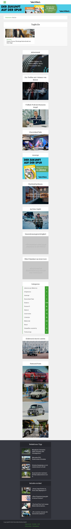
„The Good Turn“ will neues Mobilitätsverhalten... (40, 505)
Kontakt (34, 524)
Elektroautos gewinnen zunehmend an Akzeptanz (35, 393)
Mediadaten (35, 526)
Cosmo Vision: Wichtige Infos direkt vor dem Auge (19, 42)
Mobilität (9, 39)
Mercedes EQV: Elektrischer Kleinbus (39, 458)
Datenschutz (28, 526)
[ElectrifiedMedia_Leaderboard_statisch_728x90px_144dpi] (35, 8)
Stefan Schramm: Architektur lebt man (35, 195)
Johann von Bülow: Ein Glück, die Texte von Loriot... (35, 91)
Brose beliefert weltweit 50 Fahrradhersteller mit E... (40, 474)
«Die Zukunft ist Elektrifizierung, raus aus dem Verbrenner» (35, 270)
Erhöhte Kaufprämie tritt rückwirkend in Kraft (40, 466)
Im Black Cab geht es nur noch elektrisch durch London (35, 351)
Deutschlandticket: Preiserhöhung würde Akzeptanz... (35, 429)
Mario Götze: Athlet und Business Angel (35, 118)
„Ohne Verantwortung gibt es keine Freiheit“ (40, 497)
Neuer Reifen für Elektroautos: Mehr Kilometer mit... (35, 63)
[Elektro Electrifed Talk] (35, 142)
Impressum (28, 524)
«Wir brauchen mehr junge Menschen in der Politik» (35, 245)
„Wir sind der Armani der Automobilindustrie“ (40, 512)
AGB (38, 524)
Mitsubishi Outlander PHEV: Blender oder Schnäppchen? (38, 451)
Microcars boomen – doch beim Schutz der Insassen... (35, 411)
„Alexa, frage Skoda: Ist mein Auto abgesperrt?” (39, 489)
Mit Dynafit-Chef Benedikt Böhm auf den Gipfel (35, 220)
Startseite (8, 17)
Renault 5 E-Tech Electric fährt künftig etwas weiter (35, 375)
